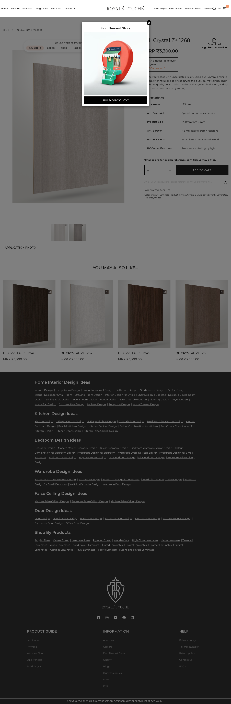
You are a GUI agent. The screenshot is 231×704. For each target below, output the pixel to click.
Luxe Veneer (175, 8)
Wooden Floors (193, 8)
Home (4, 8)
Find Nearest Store (115, 100)
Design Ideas (41, 8)
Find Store (56, 8)
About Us (15, 8)
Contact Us (69, 8)
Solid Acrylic (160, 8)
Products (27, 8)
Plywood (208, 8)
